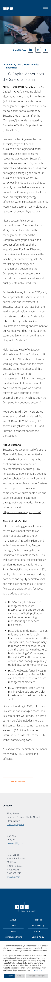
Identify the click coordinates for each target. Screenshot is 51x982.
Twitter (38, 50)
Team (13, 925)
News (13, 931)
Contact (37, 931)
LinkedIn (30, 50)
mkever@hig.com (15, 843)
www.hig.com (23, 740)
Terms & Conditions (13, 937)
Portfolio (38, 919)
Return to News (18, 781)
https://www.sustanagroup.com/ (22, 512)
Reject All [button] (20, 976)
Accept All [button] (9, 976)
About (13, 919)
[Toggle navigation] (44, 8)
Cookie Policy (38, 937)
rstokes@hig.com (15, 824)
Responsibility (38, 925)
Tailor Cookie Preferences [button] (36, 976)
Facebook (45, 50)
